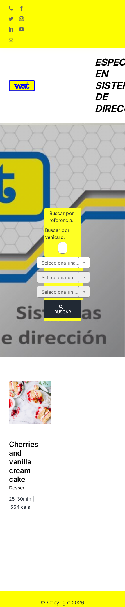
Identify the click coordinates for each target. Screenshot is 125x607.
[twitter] (11, 18)
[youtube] (21, 29)
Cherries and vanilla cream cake (30, 382)
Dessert (17, 488)
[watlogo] (22, 82)
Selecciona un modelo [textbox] (66, 277)
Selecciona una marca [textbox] (66, 263)
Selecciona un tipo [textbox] (62, 292)
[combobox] (63, 262)
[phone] (11, 8)
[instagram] (21, 18)
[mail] (11, 39)
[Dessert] (30, 404)
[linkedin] (11, 29)
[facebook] (21, 8)
